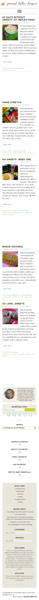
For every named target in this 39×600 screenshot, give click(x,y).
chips (14, 153)
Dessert (15, 352)
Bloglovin (30, 414)
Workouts (20, 494)
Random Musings (18, 68)
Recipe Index (20, 491)
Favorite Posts (20, 488)
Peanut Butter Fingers (19, 4)
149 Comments (25, 22)
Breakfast (16, 295)
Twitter (14, 414)
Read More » (7, 62)
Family (20, 502)
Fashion (20, 496)
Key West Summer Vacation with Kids (20, 524)
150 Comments (25, 306)
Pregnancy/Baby (20, 499)
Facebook (9, 414)
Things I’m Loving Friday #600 (20, 522)
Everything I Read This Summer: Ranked (20, 512)
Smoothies (21, 151)
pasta (4, 356)
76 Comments (25, 249)
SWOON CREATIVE (30, 596)
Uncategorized (22, 211)
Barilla (15, 354)
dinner (19, 153)
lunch (27, 212)
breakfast (28, 297)
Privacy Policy (19, 584)
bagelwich (16, 212)
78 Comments (25, 162)
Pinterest (25, 414)
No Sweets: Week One (16, 159)
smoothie (5, 154)
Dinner (14, 151)
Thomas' (11, 214)
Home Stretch (11, 102)
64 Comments (24, 105)
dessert (22, 354)
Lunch (14, 211)
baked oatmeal (18, 297)
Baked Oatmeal (12, 246)
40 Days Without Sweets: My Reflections (18, 18)
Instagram (20, 414)
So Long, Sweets (13, 303)
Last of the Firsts (20, 514)
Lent (14, 70)
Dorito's (26, 153)
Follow (19, 420)
